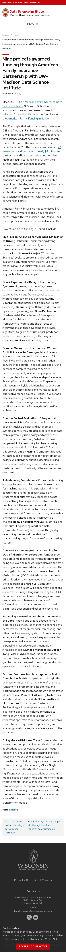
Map (32, 906)
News (15, 809)
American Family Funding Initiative (28, 118)
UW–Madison (21, 2)
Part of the (33, 880)
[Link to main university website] (33, 870)
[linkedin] (35, 917)
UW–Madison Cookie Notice (45, 939)
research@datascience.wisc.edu (36, 910)
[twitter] (29, 917)
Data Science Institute (27, 12)
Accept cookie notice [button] (33, 946)
